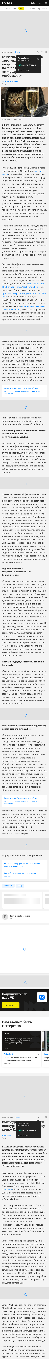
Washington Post (30, 286)
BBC (43, 283)
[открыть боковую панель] (40, 3)
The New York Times (11, 286)
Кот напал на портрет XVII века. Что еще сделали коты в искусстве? (22, 864)
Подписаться (10, 1005)
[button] (46, 3)
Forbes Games (14, 8)
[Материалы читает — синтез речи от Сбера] (38, 52)
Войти (33, 3)
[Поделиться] (42, 52)
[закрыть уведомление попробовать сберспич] (38, 59)
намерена (7, 1189)
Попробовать (23, 70)
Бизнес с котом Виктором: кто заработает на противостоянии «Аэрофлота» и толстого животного (22, 391)
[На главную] (7, 3)
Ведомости (33, 283)
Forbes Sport (8, 1054)
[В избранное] (46, 52)
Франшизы (42, 8)
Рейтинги (31, 8)
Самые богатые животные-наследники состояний (20, 874)
